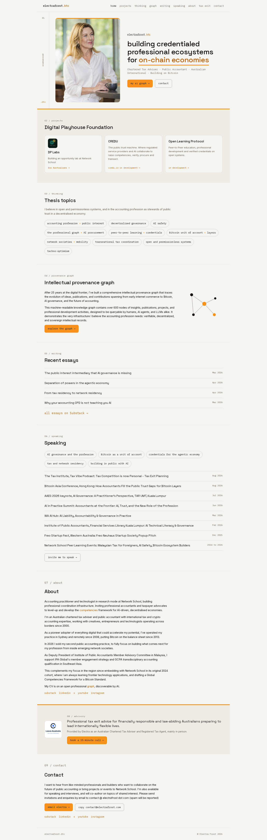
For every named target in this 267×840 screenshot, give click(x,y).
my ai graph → (140, 83)
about (192, 5)
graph (153, 5)
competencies (89, 610)
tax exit (205, 5)
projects (125, 5)
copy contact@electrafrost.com (99, 807)
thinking (140, 5)
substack (50, 692)
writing (165, 5)
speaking (179, 5)
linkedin (65, 692)
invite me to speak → (62, 557)
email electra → (59, 807)
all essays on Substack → (66, 413)
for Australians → (59, 167)
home (113, 5)
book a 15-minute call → (87, 740)
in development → (179, 167)
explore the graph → (61, 328)
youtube (83, 692)
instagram (97, 692)
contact (219, 5)
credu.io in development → (124, 167)
